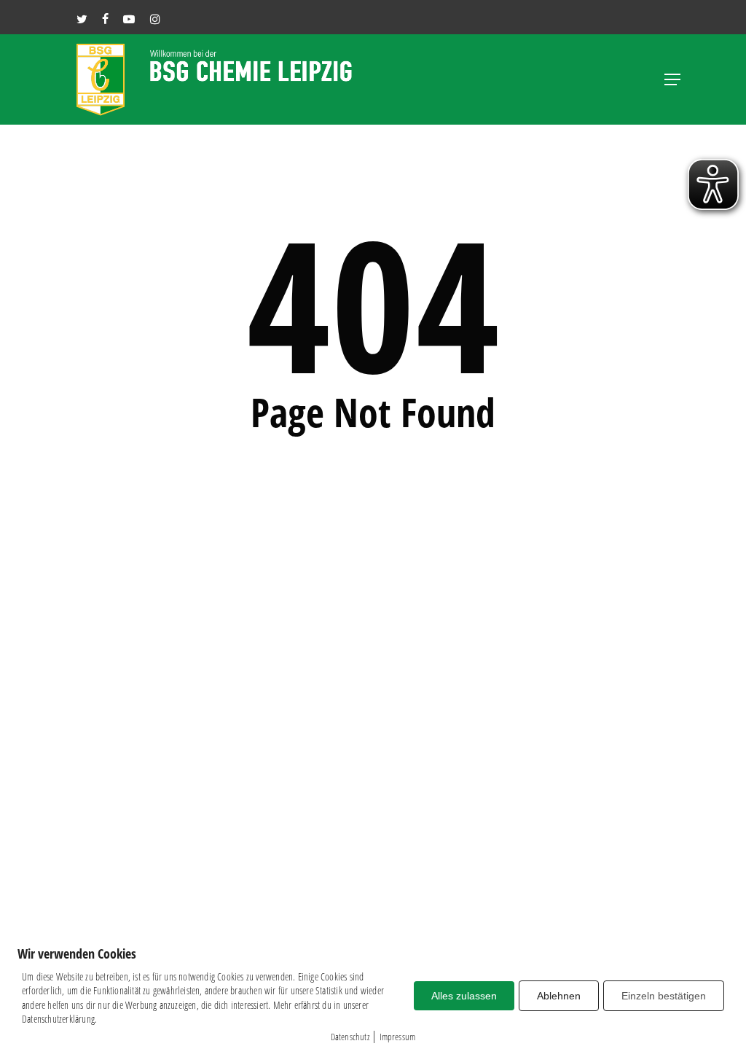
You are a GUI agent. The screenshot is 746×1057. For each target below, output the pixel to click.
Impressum (398, 1036)
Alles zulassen (464, 996)
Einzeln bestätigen (663, 996)
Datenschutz (350, 1036)
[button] (672, 79)
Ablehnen (559, 996)
